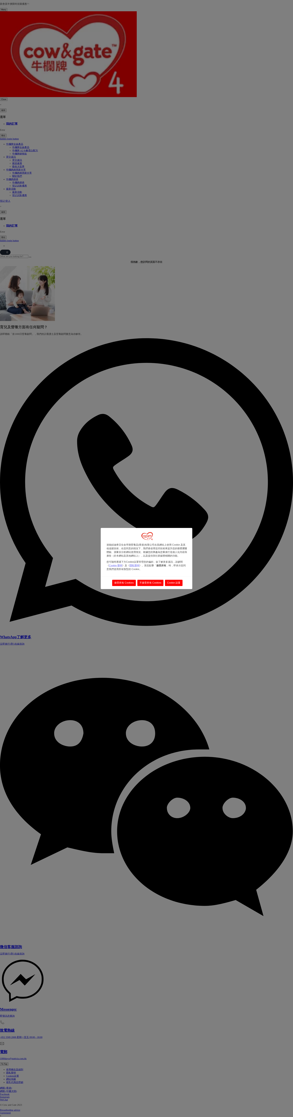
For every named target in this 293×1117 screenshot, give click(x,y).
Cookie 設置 (173, 582)
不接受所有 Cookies (150, 582)
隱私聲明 (134, 565)
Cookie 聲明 (115, 565)
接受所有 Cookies (124, 582)
